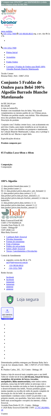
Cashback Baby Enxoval (16, 237)
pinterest (9, 287)
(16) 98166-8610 (25, 34)
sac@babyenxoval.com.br (17, 262)
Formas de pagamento (15, 241)
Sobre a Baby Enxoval (15, 249)
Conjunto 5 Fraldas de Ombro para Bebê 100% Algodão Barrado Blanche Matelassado (25, 68)
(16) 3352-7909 (10, 34)
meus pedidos (6, 31)
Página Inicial (12, 52)
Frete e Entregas (13, 244)
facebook (10, 277)
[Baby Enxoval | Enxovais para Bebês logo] (9, 14)
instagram (10, 282)
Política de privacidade (15, 246)
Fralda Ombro (12, 62)
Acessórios (10, 57)
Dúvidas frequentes (14, 239)
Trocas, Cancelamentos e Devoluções (21, 251)
